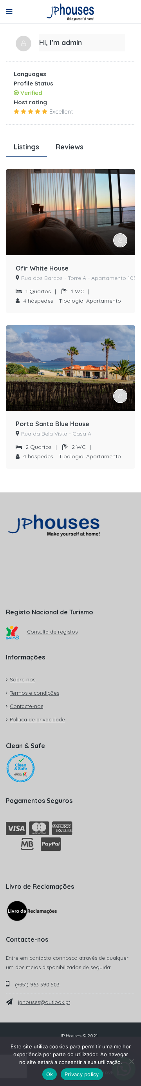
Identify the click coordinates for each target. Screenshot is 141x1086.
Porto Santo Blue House (52, 424)
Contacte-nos (26, 706)
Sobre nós (22, 679)
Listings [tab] (26, 146)
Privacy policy (82, 1074)
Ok (49, 1074)
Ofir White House (42, 268)
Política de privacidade (37, 719)
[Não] (131, 1061)
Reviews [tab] (69, 146)
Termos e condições (34, 693)
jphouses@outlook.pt (44, 1002)
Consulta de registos (52, 631)
